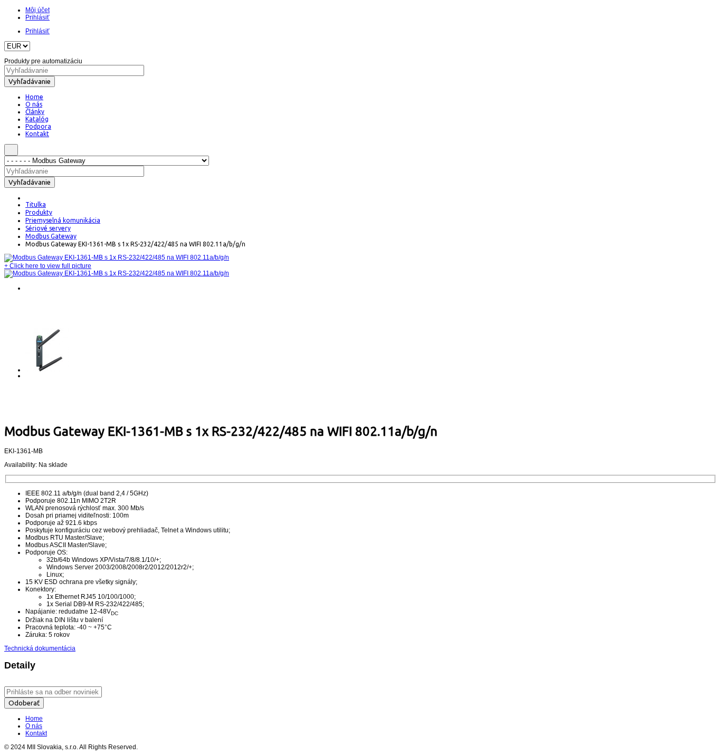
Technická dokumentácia (39, 648)
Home (34, 718)
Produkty (38, 212)
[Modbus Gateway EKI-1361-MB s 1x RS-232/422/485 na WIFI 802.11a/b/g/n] (116, 257)
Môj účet (37, 10)
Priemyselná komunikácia (62, 220)
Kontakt (36, 733)
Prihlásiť (37, 17)
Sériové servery (48, 228)
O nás (33, 726)
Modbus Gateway (51, 236)
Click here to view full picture (47, 266)
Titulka (35, 204)
